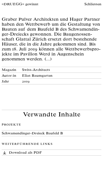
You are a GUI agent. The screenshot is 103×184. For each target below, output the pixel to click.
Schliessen (92, 4)
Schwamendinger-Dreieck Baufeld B (32, 133)
